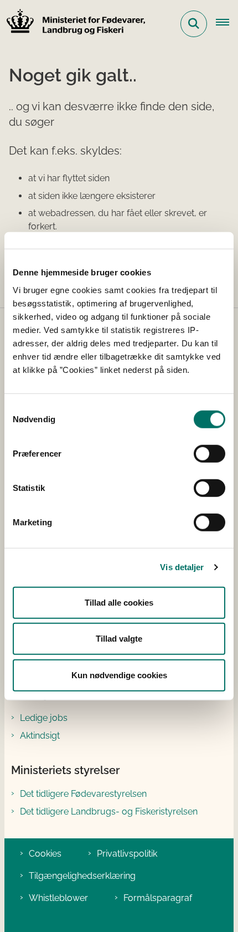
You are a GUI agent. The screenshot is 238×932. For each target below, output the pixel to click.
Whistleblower (58, 898)
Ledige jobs (44, 718)
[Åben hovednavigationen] (227, 24)
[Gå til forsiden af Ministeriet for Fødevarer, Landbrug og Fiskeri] (72, 23)
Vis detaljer (182, 567)
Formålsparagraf (157, 898)
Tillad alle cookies (119, 602)
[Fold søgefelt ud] (193, 24)
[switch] (209, 453)
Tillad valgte (119, 638)
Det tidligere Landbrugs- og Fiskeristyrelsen (109, 811)
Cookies (45, 853)
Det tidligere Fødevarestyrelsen (83, 793)
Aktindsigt (40, 735)
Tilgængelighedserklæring (82, 875)
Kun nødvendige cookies (119, 674)
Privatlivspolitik (127, 853)
